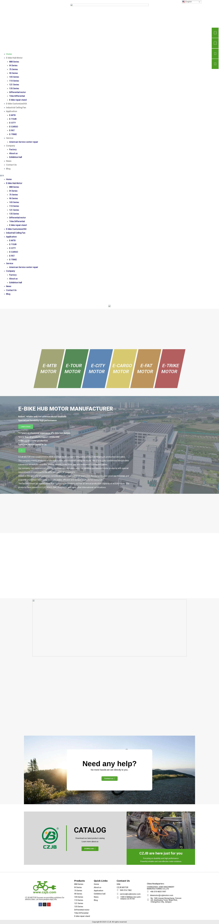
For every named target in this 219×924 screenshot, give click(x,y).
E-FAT (12, 130)
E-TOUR (13, 119)
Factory (13, 149)
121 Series (14, 84)
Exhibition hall (15, 157)
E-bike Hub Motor (14, 58)
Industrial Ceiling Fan (16, 107)
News (8, 161)
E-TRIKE (13, 134)
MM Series (14, 61)
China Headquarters (155, 884)
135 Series (14, 88)
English (188, 2)
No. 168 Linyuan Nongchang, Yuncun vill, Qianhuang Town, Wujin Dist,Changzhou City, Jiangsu (166, 900)
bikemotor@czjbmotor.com (161, 895)
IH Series (13, 65)
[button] (109, 175)
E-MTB (12, 115)
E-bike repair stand (18, 100)
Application (11, 111)
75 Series (13, 69)
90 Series (13, 73)
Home (9, 54)
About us (13, 153)
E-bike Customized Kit (16, 103)
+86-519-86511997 (158, 892)
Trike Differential (17, 96)
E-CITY (12, 123)
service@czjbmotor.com (130, 894)
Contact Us (11, 165)
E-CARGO (13, 126)
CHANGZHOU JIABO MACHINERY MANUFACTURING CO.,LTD (160, 888)
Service (9, 138)
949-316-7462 (126, 890)
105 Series (14, 77)
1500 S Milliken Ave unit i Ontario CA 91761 (130, 898)
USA (118, 884)
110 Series (14, 81)
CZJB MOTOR (122, 887)
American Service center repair (23, 142)
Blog (8, 168)
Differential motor (17, 92)
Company (10, 145)
